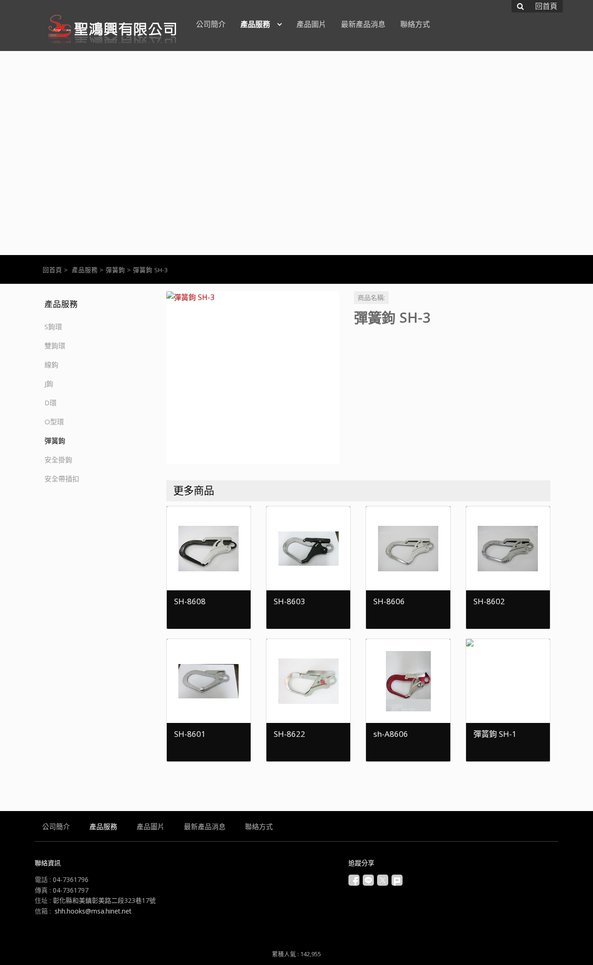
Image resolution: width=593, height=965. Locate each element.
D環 (50, 402)
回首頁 (52, 270)
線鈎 (51, 364)
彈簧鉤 (115, 270)
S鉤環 (53, 326)
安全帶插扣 (61, 478)
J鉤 (48, 383)
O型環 (54, 421)
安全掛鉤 (58, 459)
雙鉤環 (54, 345)
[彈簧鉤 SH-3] (252, 377)
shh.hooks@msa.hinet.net (93, 911)
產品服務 (85, 270)
